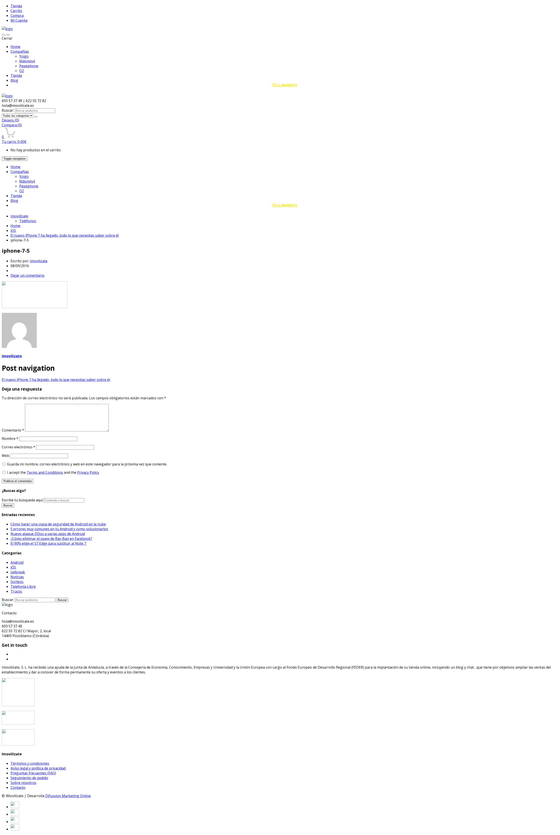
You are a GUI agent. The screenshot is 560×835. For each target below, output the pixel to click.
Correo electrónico (18, 447)
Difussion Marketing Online (68, 795)
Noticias (17, 576)
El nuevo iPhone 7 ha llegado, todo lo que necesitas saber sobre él (64, 235)
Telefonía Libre (23, 586)
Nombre (10, 438)
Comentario (13, 430)
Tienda (16, 6)
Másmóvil (27, 61)
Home (15, 46)
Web (5, 455)
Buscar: (8, 110)
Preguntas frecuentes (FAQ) (33, 773)
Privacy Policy (88, 472)
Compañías (19, 51)
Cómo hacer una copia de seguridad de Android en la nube (58, 524)
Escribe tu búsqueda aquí (22, 500)
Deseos (10, 120)
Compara (12, 125)
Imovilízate (19, 216)
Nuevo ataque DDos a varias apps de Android (47, 533)
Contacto (17, 787)
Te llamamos (284, 85)
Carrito (16, 10)
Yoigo (24, 56)
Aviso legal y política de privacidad (38, 768)
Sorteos (16, 581)
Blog (14, 80)
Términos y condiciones (29, 763)
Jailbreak (17, 572)
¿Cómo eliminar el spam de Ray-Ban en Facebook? (51, 538)
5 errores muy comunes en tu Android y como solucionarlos (59, 529)
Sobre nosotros (23, 782)
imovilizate (38, 261)
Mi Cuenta (18, 20)
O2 (21, 70)
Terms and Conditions (45, 472)
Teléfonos (27, 220)
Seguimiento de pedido (29, 777)
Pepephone (28, 65)
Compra (17, 15)
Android (16, 562)
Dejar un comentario (27, 275)
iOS (13, 230)
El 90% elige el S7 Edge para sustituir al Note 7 (48, 543)
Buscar (62, 600)
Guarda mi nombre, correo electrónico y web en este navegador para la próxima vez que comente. (87, 464)
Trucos (16, 591)
